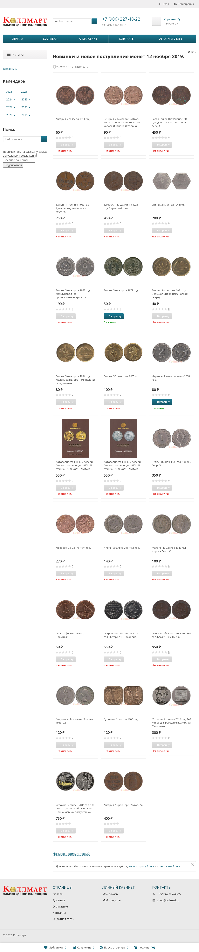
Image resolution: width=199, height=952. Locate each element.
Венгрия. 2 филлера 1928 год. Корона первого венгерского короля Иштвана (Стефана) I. (122, 122)
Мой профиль (111, 900)
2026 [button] (9, 91)
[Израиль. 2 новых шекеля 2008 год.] (171, 352)
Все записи (10, 69)
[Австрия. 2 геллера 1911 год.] (75, 95)
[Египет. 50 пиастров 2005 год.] (123, 352)
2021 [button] (24, 107)
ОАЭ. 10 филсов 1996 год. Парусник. (71, 635)
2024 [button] (9, 99)
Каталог (18, 54)
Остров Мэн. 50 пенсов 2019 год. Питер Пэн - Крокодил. (121, 635)
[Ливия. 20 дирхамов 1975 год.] (123, 523)
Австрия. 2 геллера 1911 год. (73, 119)
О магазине (88, 38)
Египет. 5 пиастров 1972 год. (121, 290)
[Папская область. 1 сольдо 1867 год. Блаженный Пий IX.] (171, 609)
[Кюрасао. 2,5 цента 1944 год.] (75, 523)
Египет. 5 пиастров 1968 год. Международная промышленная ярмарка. (73, 294)
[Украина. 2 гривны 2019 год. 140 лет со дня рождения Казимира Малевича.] (171, 695)
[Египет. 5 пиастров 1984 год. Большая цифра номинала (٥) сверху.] (171, 266)
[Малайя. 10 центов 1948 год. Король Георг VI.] (171, 523)
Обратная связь (170, 38)
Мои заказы (110, 894)
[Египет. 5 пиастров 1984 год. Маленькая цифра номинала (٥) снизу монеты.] (75, 352)
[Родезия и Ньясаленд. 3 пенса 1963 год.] (75, 695)
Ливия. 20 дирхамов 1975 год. (122, 547)
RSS (193, 52)
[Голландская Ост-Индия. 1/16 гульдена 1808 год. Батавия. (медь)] (171, 95)
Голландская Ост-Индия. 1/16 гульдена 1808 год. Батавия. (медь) (169, 122)
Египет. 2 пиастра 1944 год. (168, 204)
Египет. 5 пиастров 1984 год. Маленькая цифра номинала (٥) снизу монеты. (75, 379)
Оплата (17, 38)
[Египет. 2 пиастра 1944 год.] (171, 181)
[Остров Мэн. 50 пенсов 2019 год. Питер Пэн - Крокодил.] (123, 609)
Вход (166, 4)
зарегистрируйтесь (141, 866)
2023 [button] (24, 99)
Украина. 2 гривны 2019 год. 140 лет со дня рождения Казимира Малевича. (171, 722)
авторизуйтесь (170, 866)
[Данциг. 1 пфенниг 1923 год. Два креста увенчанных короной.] (75, 181)
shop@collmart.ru (168, 900)
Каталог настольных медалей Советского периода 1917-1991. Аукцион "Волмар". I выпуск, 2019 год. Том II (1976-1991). (123, 465)
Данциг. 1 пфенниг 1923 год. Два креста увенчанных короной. (73, 208)
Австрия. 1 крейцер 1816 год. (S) (123, 805)
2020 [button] (9, 115)
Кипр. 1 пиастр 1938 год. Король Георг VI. (171, 463)
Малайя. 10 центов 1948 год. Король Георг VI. (169, 549)
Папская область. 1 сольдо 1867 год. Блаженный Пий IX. (171, 635)
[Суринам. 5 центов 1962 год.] (123, 695)
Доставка (50, 38)
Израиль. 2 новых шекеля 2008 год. (171, 377)
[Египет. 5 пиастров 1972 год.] (123, 266)
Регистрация (186, 4)
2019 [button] (24, 115)
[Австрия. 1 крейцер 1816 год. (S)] (123, 781)
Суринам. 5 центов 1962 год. (121, 719)
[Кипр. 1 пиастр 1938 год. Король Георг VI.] (171, 438)
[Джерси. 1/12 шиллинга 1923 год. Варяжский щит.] (123, 181)
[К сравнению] (87, 145)
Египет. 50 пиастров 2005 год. (122, 376)
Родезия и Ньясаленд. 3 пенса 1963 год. (74, 720)
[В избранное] (93, 145)
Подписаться (13, 165)
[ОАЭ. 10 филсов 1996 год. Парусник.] (75, 609)
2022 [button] (9, 107)
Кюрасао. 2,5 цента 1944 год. (73, 547)
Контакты (126, 38)
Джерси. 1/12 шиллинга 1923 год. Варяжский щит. (121, 206)
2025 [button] (24, 91)
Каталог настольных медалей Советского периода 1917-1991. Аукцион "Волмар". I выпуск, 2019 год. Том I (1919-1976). (75, 465)
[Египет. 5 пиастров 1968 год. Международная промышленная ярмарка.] (75, 266)
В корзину (115, 316)
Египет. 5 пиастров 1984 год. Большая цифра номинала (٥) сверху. (170, 294)
